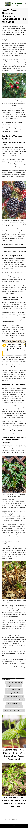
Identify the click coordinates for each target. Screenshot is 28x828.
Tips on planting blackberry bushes (14, 710)
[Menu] (2, 4)
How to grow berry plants (14, 689)
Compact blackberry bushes (14, 682)
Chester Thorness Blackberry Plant (13, 244)
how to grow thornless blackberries (14, 699)
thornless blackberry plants (14, 706)
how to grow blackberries (14, 693)
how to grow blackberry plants (14, 696)
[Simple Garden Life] (13, 4)
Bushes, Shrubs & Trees (6, 677)
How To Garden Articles (19, 677)
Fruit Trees (13, 677)
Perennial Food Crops (6, 679)
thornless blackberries (14, 703)
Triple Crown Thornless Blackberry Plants (15, 251)
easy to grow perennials (14, 686)
